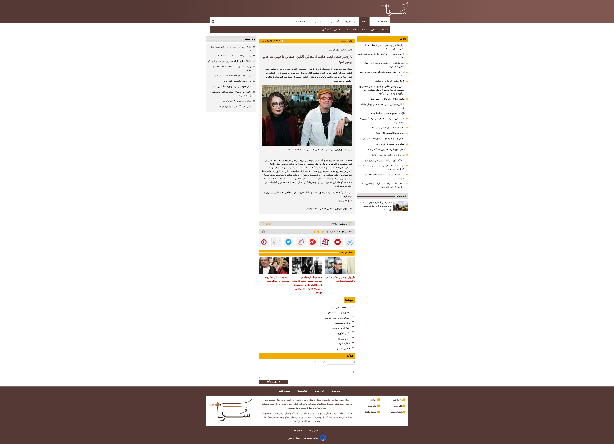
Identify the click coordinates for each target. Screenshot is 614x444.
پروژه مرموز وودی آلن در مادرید (390, 144)
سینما (385, 29)
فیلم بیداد (372, 406)
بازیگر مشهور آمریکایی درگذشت (390, 81)
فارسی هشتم (343, 349)
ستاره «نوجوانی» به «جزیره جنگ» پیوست (386, 149)
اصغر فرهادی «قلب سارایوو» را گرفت (388, 155)
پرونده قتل (324, 208)
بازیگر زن (397, 400)
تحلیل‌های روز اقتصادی (338, 313)
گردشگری (326, 29)
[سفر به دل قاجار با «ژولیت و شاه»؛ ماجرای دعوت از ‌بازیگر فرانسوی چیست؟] (400, 206)
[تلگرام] (322, 232)
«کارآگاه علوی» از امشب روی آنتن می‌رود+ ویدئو (383, 160)
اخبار (364, 22)
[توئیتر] (318, 232)
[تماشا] (313, 242)
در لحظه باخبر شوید (340, 308)
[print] (263, 223)
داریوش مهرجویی (342, 208)
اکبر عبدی (397, 406)
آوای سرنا (335, 22)
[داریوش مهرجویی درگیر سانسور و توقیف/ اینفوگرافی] (340, 265)
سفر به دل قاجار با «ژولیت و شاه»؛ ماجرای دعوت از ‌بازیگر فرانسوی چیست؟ (376, 206)
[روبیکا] (276, 242)
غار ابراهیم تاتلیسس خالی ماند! (390, 133)
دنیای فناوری (343, 333)
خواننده (373, 400)
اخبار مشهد (344, 343)
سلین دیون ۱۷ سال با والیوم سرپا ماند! (387, 127)
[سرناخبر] (394, 9)
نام (354, 361)
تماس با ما (314, 430)
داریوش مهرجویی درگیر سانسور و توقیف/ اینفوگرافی (340, 279)
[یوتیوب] (337, 242)
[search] (213, 22)
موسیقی (375, 29)
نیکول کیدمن (396, 412)
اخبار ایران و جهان (341, 328)
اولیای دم (310, 208)
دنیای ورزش (344, 338)
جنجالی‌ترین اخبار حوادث (337, 318)
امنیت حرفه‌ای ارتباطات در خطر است (387, 99)
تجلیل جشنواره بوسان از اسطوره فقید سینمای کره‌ (382, 138)
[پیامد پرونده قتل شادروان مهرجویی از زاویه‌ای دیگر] (274, 265)
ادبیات (356, 29)
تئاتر (347, 29)
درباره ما (298, 430)
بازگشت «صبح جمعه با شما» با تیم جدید (386, 113)
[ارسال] (266, 224)
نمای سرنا (319, 22)
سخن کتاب (302, 22)
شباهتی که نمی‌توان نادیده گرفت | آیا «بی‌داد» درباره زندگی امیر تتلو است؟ (383, 185)
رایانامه (352, 371)
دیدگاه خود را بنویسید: (316, 361)
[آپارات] (325, 242)
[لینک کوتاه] (270, 224)
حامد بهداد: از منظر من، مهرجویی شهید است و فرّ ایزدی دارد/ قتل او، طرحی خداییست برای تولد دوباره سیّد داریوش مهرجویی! (307, 285)
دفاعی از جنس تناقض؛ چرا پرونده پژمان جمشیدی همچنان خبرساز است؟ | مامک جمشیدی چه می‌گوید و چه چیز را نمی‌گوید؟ (382, 90)
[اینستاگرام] (301, 242)
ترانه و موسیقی (342, 323)
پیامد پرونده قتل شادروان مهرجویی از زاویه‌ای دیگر (277, 279)
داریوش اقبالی (370, 412)
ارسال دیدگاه (273, 382)
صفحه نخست (380, 22)
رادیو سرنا (350, 22)
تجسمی (338, 29)
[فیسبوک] (314, 231)
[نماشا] (264, 242)
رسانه (365, 29)
